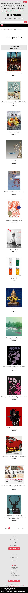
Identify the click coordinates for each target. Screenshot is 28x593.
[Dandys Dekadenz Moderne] (14, 416)
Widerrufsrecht (15, 591)
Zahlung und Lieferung (6, 591)
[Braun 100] (14, 266)
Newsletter (22, 591)
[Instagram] (15, 565)
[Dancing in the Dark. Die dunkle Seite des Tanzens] (14, 355)
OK (25, 2)
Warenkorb (19, 18)
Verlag (14, 555)
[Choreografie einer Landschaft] (14, 326)
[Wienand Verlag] (14, 14)
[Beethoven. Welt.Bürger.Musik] (14, 209)
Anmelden (9, 18)
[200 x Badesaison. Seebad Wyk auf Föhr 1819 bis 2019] (14, 90)
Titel (15, 46)
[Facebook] (12, 565)
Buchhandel (14, 557)
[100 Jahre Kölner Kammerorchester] (14, 61)
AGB (8, 590)
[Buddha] (14, 297)
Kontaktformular (15, 580)
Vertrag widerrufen (14, 548)
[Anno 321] (14, 149)
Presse (14, 560)
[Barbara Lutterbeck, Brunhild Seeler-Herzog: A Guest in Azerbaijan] (14, 120)
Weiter (22, 528)
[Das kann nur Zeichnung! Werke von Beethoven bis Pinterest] (14, 474)
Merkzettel (14, 545)
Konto (14, 542)
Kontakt (14, 537)
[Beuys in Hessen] (14, 238)
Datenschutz (13, 590)
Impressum (3, 590)
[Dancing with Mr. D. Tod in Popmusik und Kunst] (14, 385)
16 (15, 48)
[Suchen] (25, 22)
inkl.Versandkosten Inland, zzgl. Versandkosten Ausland (16, 585)
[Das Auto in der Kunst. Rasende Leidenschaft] (14, 445)
